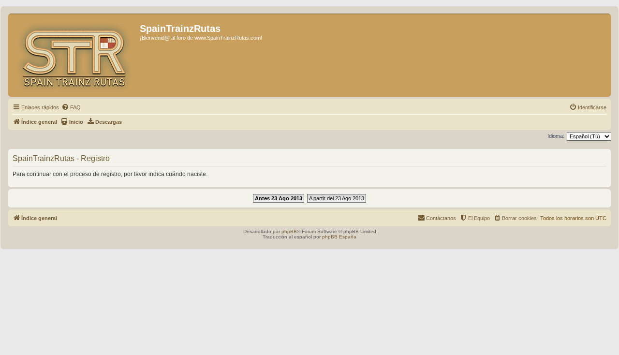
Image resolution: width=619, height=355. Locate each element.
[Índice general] (75, 55)
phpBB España (339, 236)
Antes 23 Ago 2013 (278, 198)
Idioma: (555, 136)
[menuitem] (71, 107)
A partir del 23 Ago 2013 (336, 198)
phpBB (289, 231)
